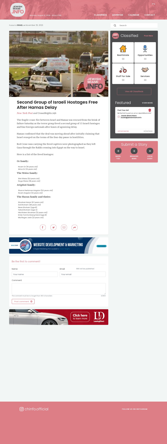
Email (77, 268)
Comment (17, 280)
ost (31, 113)
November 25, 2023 (34, 25)
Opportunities (123, 131)
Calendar (133, 14)
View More (147, 103)
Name (15, 268)
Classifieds (100, 14)
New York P (23, 113)
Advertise (117, 14)
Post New (148, 35)
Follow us (134, 409)
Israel (20, 25)
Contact (149, 14)
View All (134, 91)
